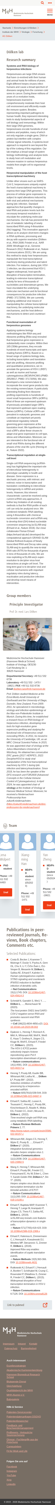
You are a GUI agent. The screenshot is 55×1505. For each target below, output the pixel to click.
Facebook (12, 1466)
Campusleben (14, 1446)
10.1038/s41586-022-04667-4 (25, 1096)
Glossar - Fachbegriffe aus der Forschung (22, 1440)
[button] (50, 11)
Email (27, 909)
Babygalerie (13, 1399)
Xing (9, 1480)
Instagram (12, 1471)
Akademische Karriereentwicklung (24, 1370)
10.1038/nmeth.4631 (26, 1262)
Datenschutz (10, 1348)
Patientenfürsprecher (17, 1421)
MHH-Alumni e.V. (16, 1395)
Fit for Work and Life (17, 1451)
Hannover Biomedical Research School (23, 1375)
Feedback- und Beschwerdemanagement (20, 1426)
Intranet (22, 1344)
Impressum (8, 1344)
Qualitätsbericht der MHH (20, 1390)
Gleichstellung (14, 1386)
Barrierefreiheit (28, 1348)
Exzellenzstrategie (16, 1366)
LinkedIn (11, 1484)
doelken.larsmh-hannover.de (29, 689)
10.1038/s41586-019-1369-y (25, 1231)
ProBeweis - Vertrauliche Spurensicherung (19, 1433)
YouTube (11, 1475)
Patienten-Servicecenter (19, 1412)
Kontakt (33, 1344)
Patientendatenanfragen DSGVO (24, 1416)
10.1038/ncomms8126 (35, 1294)
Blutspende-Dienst (16, 1381)
